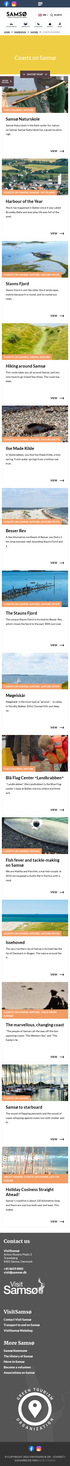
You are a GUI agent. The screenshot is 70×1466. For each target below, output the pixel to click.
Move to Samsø (14, 1361)
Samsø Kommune (15, 1350)
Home (7, 32)
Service (60, 26)
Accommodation (11, 26)
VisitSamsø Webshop (18, 1330)
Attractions (38, 26)
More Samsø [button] (41, 4)
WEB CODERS (47, 1460)
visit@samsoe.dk (15, 1272)
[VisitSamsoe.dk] (16, 15)
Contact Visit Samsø (17, 1319)
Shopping (50, 26)
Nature (34, 32)
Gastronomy (25, 26)
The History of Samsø (18, 1356)
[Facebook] (6, 4)
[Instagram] (14, 4)
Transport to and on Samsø (22, 1325)
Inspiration (20, 32)
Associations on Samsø (19, 1372)
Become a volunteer (17, 1367)
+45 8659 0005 (13, 1268)
